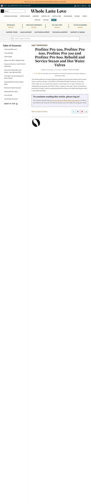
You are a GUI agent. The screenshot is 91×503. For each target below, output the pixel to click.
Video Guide (8, 57)
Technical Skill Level (10, 49)
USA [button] (4, 6)
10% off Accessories (80, 25)
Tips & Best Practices (11, 99)
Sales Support (26, 32)
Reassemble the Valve (11, 91)
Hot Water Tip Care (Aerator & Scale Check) (13, 77)
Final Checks (8, 95)
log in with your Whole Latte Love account (66, 100)
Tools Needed (8, 53)
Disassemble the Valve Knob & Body (13, 83)
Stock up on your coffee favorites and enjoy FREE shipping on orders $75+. (46, 2)
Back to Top (10, 104)
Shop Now (10, 27)
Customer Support (42, 32)
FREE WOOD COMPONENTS (34, 25)
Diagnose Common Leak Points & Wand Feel (14, 65)
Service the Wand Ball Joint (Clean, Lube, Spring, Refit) (12, 71)
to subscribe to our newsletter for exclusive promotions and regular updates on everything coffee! (60, 75)
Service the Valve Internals (12, 88)
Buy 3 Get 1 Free (57, 25)
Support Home (12, 32)
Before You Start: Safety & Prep (14, 60)
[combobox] (14, 11)
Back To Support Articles (39, 111)
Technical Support (60, 32)
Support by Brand (77, 32)
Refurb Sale (11, 25)
